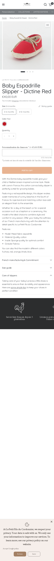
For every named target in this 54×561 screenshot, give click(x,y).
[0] (50, 4)
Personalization (8, 12)
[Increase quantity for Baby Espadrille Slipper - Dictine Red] (13, 136)
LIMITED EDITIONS (40, 12)
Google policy (13, 549)
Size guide (7, 267)
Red (4, 124)
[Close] (51, 521)
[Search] (45, 4)
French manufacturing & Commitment (20, 260)
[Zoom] (48, 25)
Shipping (15, 101)
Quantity (6, 130)
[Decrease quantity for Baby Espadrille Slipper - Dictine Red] (4, 136)
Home (4, 18)
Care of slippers (9, 275)
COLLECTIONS (24, 12)
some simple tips (18, 287)
